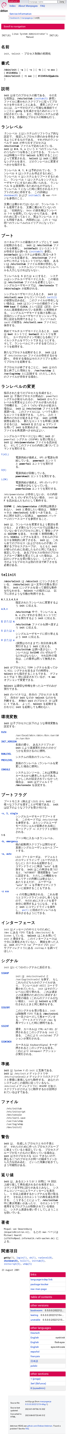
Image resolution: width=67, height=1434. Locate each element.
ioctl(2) (52, 297)
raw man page (39, 1289)
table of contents (41, 1297)
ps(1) (25, 910)
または (7, 621)
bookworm (15, 18)
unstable (35, 1319)
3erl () (38, 1383)
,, (4, 608)
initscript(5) (12, 1264)
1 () (36, 1378)
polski (34, 1365)
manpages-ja (27, 18)
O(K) (3, 470)
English (35, 1337)
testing (34, 1315)
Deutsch (35, 1332)
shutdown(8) (11, 195)
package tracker (39, 1284)
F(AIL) (5, 454)
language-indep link (42, 1279)
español (35, 1351)
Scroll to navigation (15, 26)
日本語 (34, 1361)
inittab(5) (41, 98)
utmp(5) (27, 1264)
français (35, 1356)
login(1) (22, 1257)
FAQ (42, 5)
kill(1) (24, 1260)
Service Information (20, 13)
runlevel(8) (45, 1257)
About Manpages (28, 5)
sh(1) (32, 1257)
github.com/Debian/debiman (40, 1426)
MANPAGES (14, 1)
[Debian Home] (4, 6)
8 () (38, 1388)
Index (13, 5)
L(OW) (4, 479)
